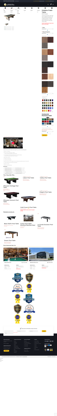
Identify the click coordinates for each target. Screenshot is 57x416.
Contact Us (6, 350)
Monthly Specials (36, 349)
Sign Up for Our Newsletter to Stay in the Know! (29, 328)
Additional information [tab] (11, 136)
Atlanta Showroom (7, 262)
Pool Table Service (26, 342)
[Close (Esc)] (2, 358)
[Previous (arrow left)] (0, 359)
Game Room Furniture (18, 7)
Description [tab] (6, 136)
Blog (14, 349)
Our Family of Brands (17, 348)
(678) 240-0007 (50, 262)
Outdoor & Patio (12, 7)
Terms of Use (53, 356)
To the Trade (26, 344)
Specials (52, 7)
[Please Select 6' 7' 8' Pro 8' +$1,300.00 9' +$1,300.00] (47, 30)
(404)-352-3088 (25, 262)
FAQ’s (15, 344)
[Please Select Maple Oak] (47, 34)
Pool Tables (5, 7)
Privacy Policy (49, 356)
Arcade (32, 7)
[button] (3, 9)
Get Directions (18, 268)
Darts (35, 348)
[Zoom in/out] (0, 358)
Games (25, 7)
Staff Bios (15, 342)
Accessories (38, 7)
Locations (15, 343)
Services (45, 7)
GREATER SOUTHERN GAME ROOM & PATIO (9, 356)
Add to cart (44, 135)
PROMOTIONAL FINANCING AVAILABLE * (8, 1)
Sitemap (15, 352)
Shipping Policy (26, 351)
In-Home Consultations (27, 343)
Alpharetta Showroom (34, 262)
